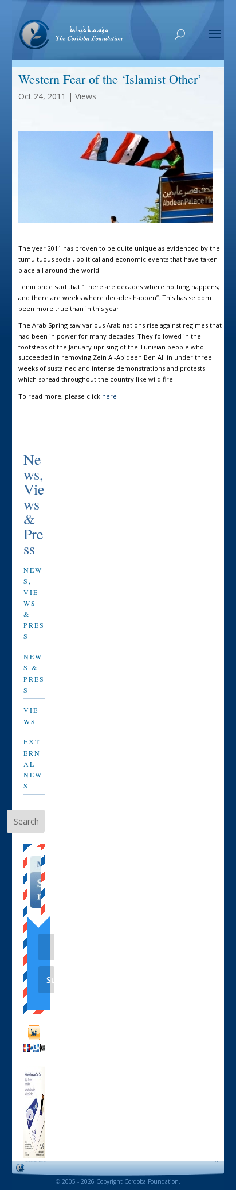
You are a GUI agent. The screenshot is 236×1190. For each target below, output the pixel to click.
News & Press (34, 673)
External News (32, 763)
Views (85, 96)
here (109, 396)
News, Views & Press (34, 602)
